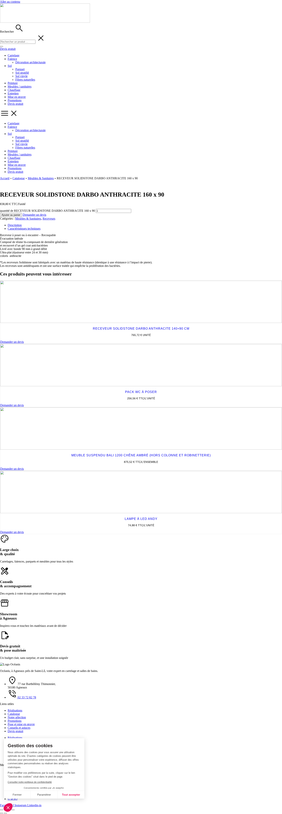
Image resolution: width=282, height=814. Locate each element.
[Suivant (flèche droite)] (5, 813)
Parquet (20, 69)
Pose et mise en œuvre (21, 724)
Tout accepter (71, 794)
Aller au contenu (10, 1)
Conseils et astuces (19, 727)
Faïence (12, 58)
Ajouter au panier (11, 214)
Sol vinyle (21, 76)
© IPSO (12, 798)
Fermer (17, 794)
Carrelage (13, 55)
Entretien (13, 93)
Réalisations (15, 710)
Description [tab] (15, 225)
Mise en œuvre (17, 96)
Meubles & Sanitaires (41, 178)
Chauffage (14, 90)
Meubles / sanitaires (19, 86)
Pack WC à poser (141, 392)
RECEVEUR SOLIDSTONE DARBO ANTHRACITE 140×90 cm (141, 328)
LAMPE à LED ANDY (141, 518)
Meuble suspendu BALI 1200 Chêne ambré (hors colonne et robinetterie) (141, 455)
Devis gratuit (15, 103)
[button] (8, 807)
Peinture (13, 83)
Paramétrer (44, 794)
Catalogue (18, 178)
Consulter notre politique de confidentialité (30, 782)
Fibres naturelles (25, 79)
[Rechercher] (1, 46)
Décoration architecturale (30, 62)
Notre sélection (17, 717)
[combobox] (17, 42)
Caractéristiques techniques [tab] (24, 228)
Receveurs (49, 218)
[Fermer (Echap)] (13, 809)
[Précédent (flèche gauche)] (1, 813)
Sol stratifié (22, 72)
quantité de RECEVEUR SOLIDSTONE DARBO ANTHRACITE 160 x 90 (47, 210)
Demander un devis (34, 214)
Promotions (14, 100)
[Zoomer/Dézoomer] (1, 809)
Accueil (4, 178)
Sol (10, 65)
